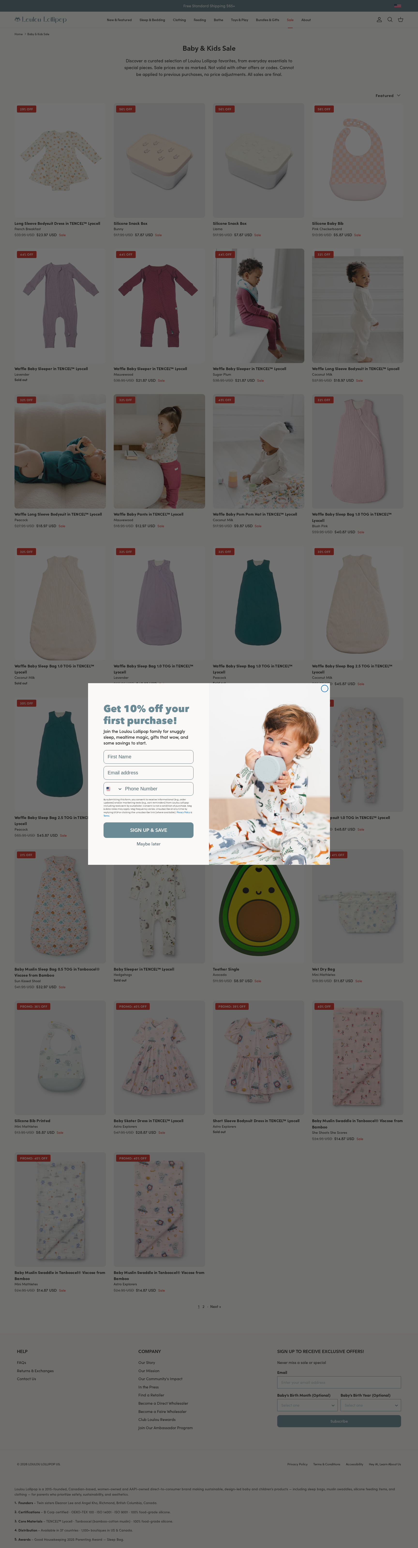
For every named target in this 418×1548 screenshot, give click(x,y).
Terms (106, 815)
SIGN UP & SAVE (148, 830)
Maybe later (149, 844)
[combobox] (113, 788)
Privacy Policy (183, 812)
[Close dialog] (324, 688)
